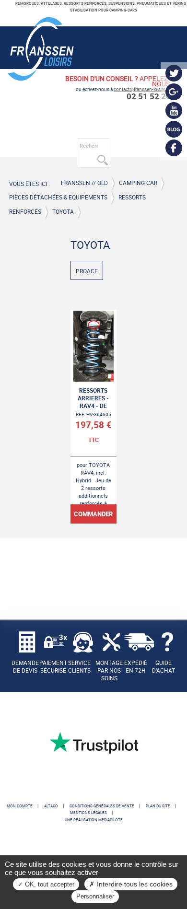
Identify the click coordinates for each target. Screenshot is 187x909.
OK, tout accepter (48, 884)
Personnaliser (95, 896)
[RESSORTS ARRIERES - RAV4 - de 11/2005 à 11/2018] (93, 417)
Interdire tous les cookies (134, 884)
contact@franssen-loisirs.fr (142, 89)
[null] (41, 77)
